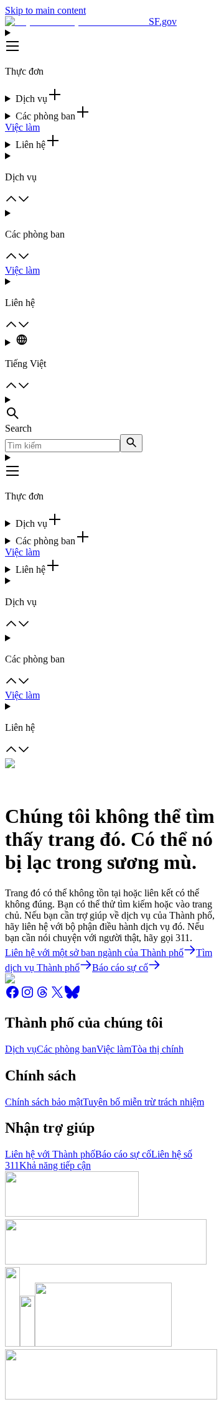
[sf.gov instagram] (27, 996)
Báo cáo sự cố (123, 1154)
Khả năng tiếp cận (55, 1165)
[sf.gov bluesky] (72, 996)
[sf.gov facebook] (12, 996)
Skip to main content (45, 10)
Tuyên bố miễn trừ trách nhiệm (143, 1102)
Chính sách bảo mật (44, 1102)
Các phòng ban (66, 1049)
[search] (131, 443)
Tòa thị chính (157, 1049)
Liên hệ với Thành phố (50, 1154)
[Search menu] (112, 408)
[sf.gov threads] (42, 996)
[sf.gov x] (57, 996)
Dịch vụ (21, 1049)
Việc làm (22, 127)
